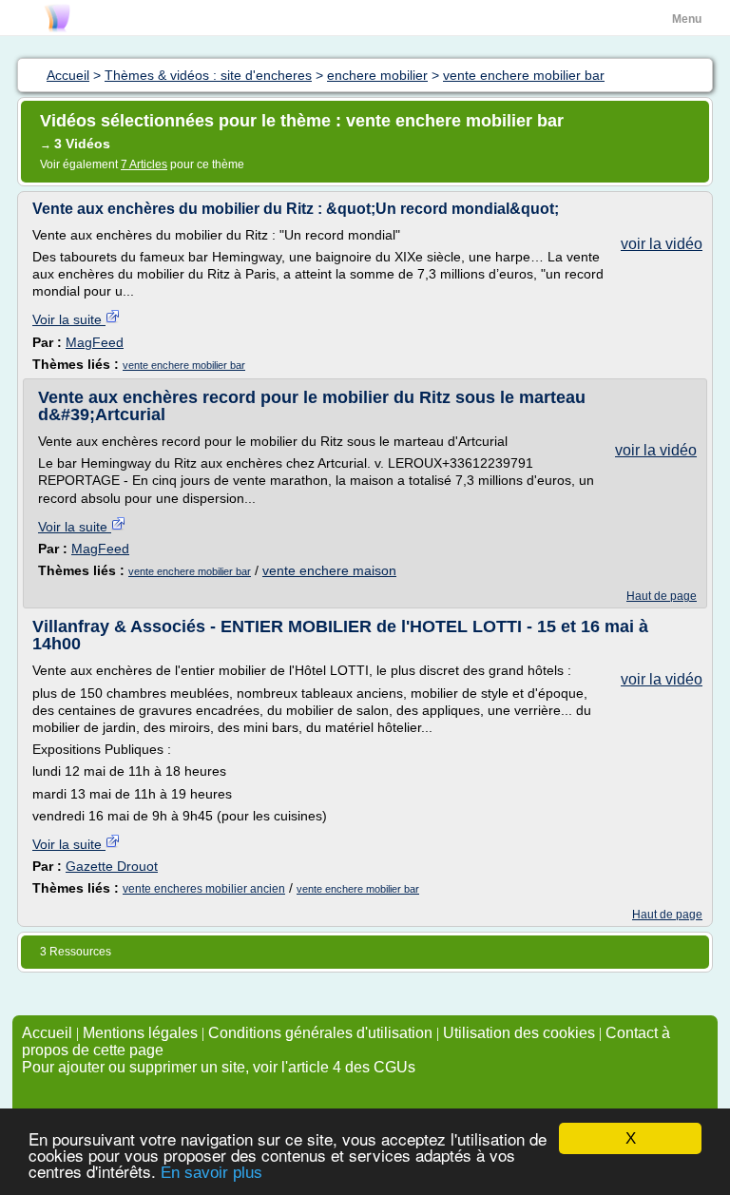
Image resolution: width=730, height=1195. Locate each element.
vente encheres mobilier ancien (204, 889)
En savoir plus (211, 1173)
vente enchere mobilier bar (184, 365)
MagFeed (95, 342)
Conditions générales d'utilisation (320, 1033)
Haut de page (661, 596)
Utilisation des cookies (519, 1033)
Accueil (47, 1033)
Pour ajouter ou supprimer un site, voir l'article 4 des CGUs (218, 1067)
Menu (686, 19)
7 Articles (144, 164)
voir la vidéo (661, 244)
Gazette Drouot (112, 866)
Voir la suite (69, 319)
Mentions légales (140, 1033)
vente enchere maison (329, 570)
